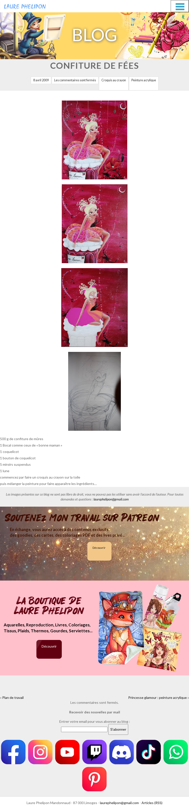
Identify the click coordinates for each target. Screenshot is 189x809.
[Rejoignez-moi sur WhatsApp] (175, 752)
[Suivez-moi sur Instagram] (40, 752)
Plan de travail (13, 697)
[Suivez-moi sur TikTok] (148, 752)
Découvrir (99, 547)
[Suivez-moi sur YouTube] (67, 752)
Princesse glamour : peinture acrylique (157, 697)
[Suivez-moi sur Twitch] (94, 752)
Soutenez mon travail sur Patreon (82, 518)
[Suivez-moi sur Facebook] (13, 752)
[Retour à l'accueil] (25, 5)
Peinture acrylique (143, 80)
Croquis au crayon (113, 80)
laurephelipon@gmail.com (111, 499)
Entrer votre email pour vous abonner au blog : (94, 721)
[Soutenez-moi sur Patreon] (94, 779)
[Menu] (180, 6)
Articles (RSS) (152, 803)
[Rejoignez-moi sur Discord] (121, 752)
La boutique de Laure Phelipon (49, 606)
